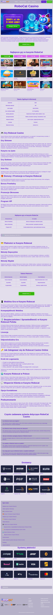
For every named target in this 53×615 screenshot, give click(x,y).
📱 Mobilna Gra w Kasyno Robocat (10, 524)
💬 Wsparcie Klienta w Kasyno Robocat (11, 534)
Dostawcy (5, 542)
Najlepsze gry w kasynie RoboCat (9, 506)
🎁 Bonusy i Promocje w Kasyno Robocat (11, 514)
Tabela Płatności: (6, 521)
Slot (45, 56)
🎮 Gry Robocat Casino (7, 511)
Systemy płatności (6, 545)
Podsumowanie (6, 537)
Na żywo (19, 56)
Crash (32, 56)
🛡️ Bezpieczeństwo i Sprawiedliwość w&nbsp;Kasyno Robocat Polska (17, 526)
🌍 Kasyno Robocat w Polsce (9, 532)
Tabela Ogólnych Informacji (8, 508)
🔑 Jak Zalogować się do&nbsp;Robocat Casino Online (14, 529)
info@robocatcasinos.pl (45, 606)
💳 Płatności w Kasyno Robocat (9, 519)
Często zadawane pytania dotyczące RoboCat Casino (14, 539)
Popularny (6, 56)
